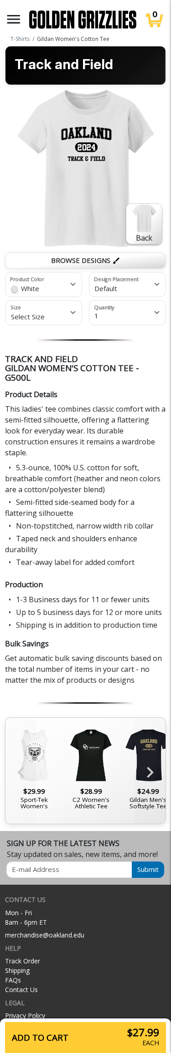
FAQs (13, 980)
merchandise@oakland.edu (44, 935)
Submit (148, 869)
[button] (13, 19)
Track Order (22, 961)
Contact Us (21, 989)
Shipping (17, 970)
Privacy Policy (25, 1015)
